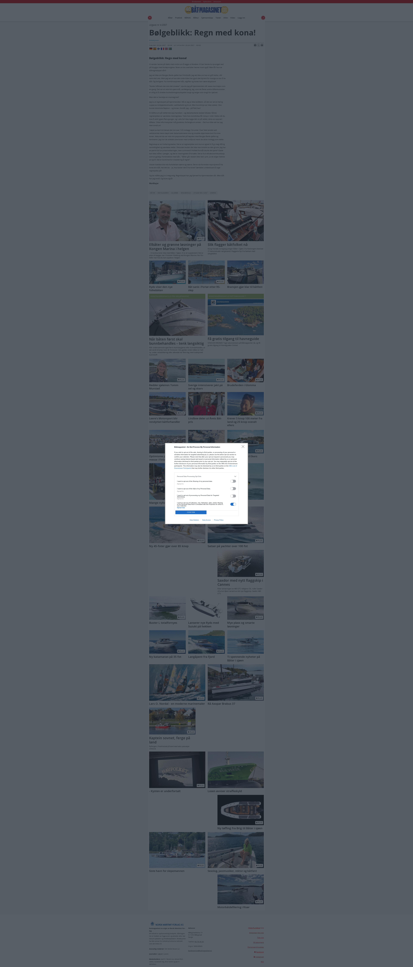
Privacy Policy (218, 520)
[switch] (233, 481)
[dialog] (206, 483)
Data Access (206, 520)
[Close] (244, 447)
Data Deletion (194, 520)
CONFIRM (191, 512)
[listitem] (206, 476)
